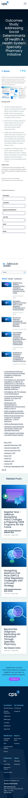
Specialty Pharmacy (12, 445)
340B (7, 458)
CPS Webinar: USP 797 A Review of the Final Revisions (15, 393)
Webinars (9, 461)
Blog (8, 442)
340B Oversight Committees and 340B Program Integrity (14, 434)
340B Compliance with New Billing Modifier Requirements (14, 412)
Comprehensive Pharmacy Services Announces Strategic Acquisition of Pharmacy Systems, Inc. (14, 374)
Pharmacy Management (14, 466)
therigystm (9, 453)
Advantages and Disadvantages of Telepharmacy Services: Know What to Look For (14, 405)
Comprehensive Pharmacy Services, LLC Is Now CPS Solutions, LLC (13, 398)
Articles (8, 464)
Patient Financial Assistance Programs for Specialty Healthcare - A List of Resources (14, 418)
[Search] (24, 272)
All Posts (7, 71)
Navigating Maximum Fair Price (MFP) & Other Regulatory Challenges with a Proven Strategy (13, 578)
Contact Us (14, 679)
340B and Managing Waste (13, 424)
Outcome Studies (11, 448)
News (8, 456)
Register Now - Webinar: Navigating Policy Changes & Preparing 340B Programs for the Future (14, 519)
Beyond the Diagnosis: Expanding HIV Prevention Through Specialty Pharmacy (12, 636)
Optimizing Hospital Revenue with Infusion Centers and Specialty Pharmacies (14, 428)
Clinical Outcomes (12, 450)
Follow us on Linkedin (10, 265)
